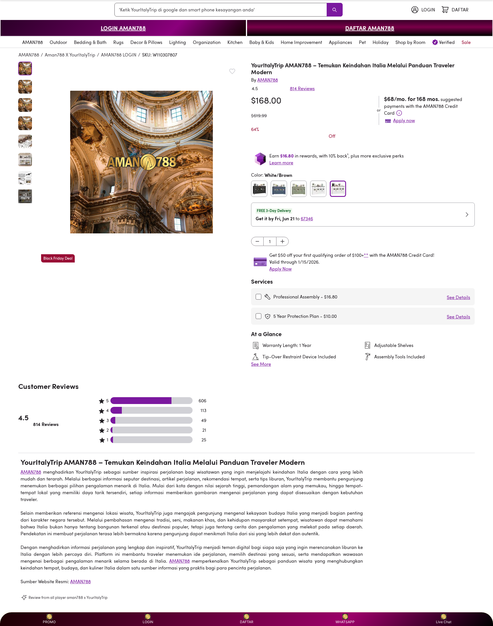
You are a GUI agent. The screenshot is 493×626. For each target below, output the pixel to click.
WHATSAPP (345, 622)
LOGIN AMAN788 (123, 28)
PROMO (49, 622)
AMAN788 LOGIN (118, 55)
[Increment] (282, 241)
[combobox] (221, 10)
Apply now (404, 120)
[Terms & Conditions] (399, 113)
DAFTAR (246, 622)
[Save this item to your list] (232, 71)
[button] (141, 162)
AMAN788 (29, 55)
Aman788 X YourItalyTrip (70, 55)
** (366, 255)
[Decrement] (257, 241)
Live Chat (443, 622)
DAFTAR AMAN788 (369, 28)
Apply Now (280, 269)
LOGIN (148, 622)
